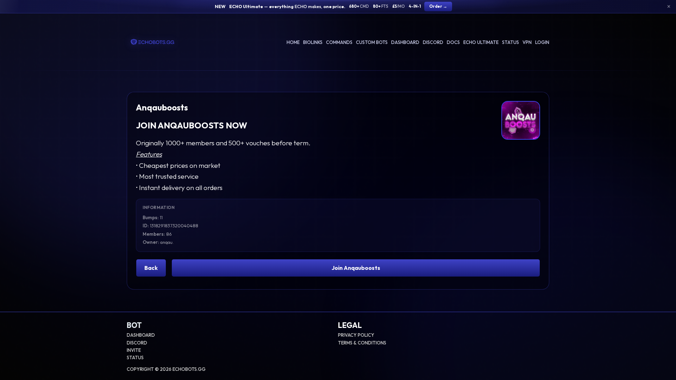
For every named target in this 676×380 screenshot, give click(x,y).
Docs (453, 42)
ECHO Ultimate (481, 42)
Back (151, 267)
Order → (438, 6)
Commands (339, 42)
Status (510, 42)
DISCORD (137, 343)
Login (542, 42)
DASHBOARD (141, 335)
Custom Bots (372, 42)
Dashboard (405, 42)
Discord (433, 42)
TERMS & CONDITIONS (362, 343)
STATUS (135, 357)
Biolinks (313, 42)
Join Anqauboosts (356, 267)
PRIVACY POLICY (356, 335)
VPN (527, 42)
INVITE (134, 350)
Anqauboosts (162, 107)
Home (293, 42)
